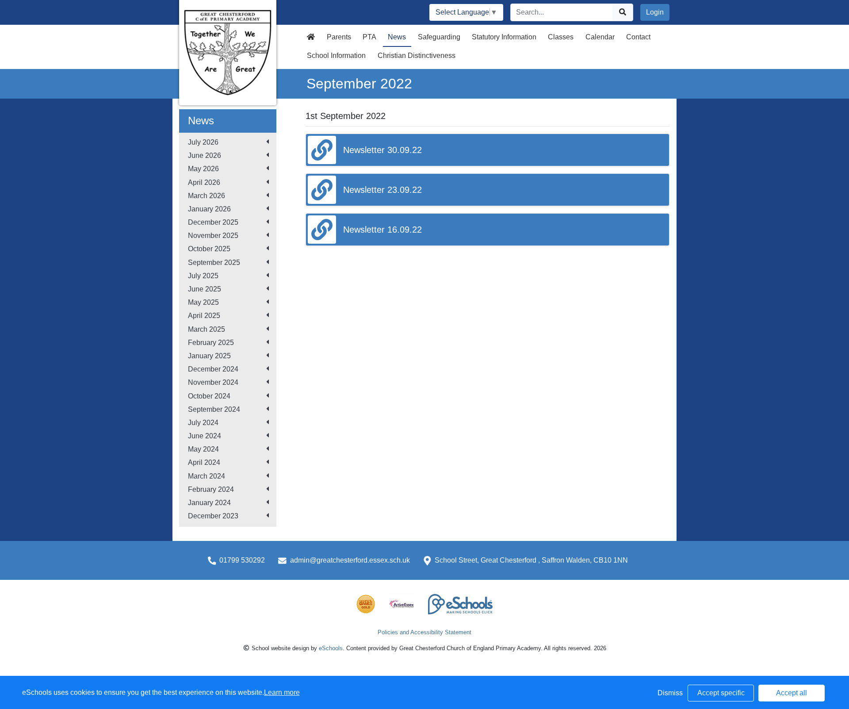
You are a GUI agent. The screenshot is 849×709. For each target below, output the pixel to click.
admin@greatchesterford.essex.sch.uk (350, 560)
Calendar (600, 37)
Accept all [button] (791, 693)
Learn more (282, 692)
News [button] (397, 37)
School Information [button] (336, 55)
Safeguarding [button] (439, 37)
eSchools (331, 648)
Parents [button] (339, 37)
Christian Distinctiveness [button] (416, 55)
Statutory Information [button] (504, 37)
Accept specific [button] (721, 693)
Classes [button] (561, 37)
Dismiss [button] (670, 693)
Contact (638, 37)
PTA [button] (369, 37)
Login (655, 12)
